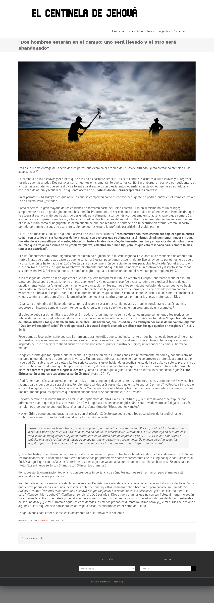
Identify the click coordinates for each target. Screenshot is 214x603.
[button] (190, 31)
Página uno (44, 520)
